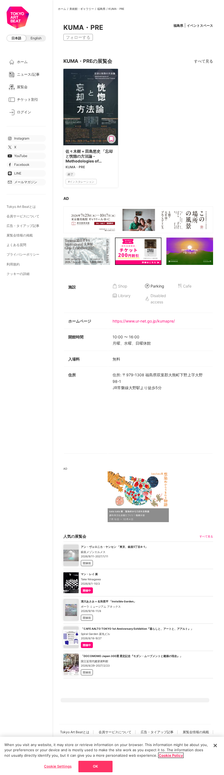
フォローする (78, 37)
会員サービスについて (23, 216)
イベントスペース (200, 25)
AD (66, 198)
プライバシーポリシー (23, 254)
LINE (17, 173)
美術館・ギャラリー (81, 8)
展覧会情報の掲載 (20, 235)
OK (95, 766)
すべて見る (203, 61)
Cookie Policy (171, 755)
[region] (112, 756)
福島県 (101, 8)
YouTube (20, 156)
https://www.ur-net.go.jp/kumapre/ (144, 321)
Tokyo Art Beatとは (21, 207)
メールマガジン (25, 182)
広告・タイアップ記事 (23, 226)
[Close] (215, 745)
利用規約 (13, 264)
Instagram (21, 138)
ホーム (62, 8)
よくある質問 (16, 245)
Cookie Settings (58, 766)
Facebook (22, 164)
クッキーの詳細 (18, 274)
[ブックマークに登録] (111, 139)
